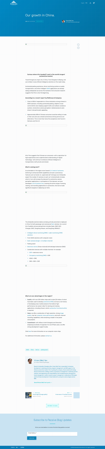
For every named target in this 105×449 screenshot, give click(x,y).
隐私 (17, 447)
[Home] (14, 3)
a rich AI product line (38, 183)
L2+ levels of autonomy (57, 170)
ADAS (48, 88)
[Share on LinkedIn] (78, 47)
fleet (52, 224)
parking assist (44, 349)
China (32, 349)
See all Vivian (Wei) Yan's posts (42, 382)
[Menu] (94, 3)
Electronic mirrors (32, 246)
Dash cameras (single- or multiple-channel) (39, 241)
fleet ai (37, 349)
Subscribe (31, 438)
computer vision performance (45, 315)
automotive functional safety (58, 308)
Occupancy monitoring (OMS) (37, 255)
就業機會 (22, 447)
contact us (48, 336)
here (29, 331)
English (82, 3)
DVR (30, 252)
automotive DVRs (48, 301)
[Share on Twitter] (78, 44)
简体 (86, 3)
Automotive (40, 21)
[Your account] (90, 3)
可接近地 (13, 447)
